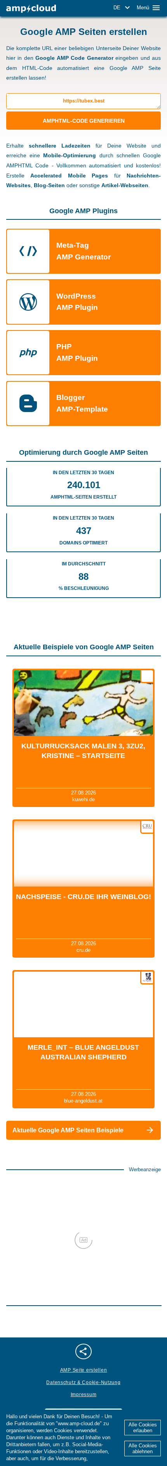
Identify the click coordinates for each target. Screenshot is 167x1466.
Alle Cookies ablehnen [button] (143, 1448)
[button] (122, 7)
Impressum (83, 1394)
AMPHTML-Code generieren (84, 121)
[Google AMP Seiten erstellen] (31, 9)
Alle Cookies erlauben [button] (143, 1427)
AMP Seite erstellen (83, 1370)
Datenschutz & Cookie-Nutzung (83, 1382)
